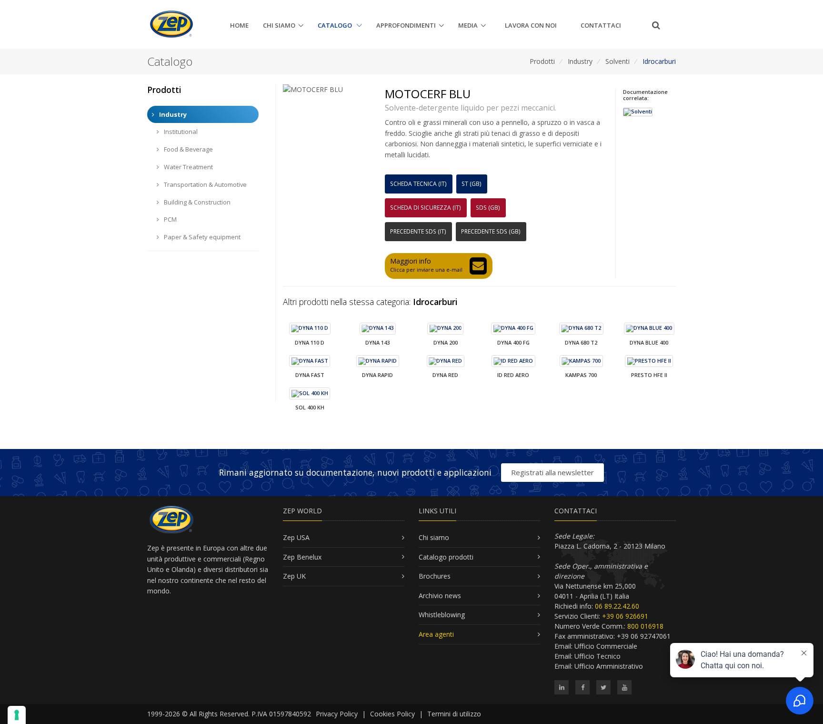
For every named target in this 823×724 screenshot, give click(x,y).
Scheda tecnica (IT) (418, 184)
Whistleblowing (442, 614)
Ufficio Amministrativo (608, 666)
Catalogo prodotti (446, 556)
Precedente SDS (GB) (491, 231)
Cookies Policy (392, 713)
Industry (580, 61)
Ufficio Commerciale (605, 646)
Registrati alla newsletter (552, 472)
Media (468, 25)
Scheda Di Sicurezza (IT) (425, 208)
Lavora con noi (531, 25)
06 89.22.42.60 (617, 606)
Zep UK (294, 576)
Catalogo (335, 25)
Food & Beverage (187, 149)
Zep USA (296, 537)
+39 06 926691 (625, 616)
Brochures (435, 576)
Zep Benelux (302, 556)
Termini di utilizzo (454, 713)
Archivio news (440, 595)
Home (239, 25)
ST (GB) (472, 184)
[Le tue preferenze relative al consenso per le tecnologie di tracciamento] (17, 715)
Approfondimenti (406, 25)
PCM (169, 219)
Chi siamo (279, 25)
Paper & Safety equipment (201, 237)
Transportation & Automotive (204, 184)
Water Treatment (187, 167)
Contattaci (601, 25)
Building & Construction (196, 202)
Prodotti (542, 61)
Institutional (180, 131)
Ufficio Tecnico (597, 656)
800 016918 (645, 626)
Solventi (617, 61)
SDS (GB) (488, 208)
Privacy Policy (337, 713)
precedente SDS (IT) (418, 231)
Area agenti (436, 634)
